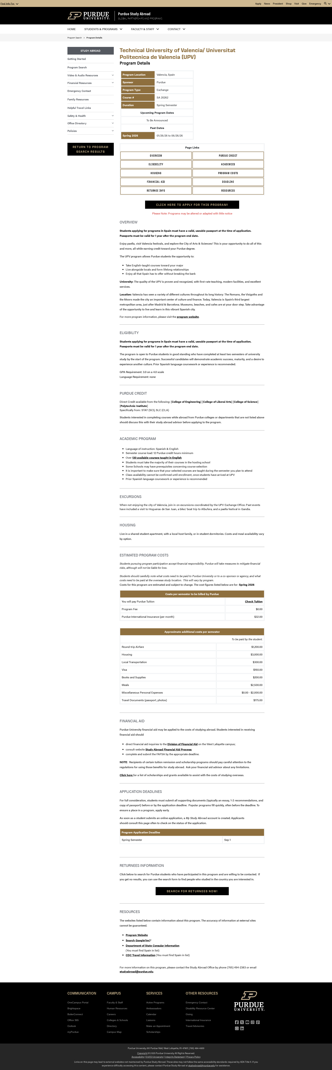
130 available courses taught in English (157, 458)
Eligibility (156, 164)
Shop (289, 3)
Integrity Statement (175, 1056)
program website (188, 317)
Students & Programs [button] (101, 29)
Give (304, 3)
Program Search (74, 37)
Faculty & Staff (115, 1002)
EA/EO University (154, 1056)
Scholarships (153, 1032)
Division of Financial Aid (182, 744)
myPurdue (73, 1032)
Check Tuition (253, 601)
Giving (189, 1014)
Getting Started (76, 59)
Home (71, 29)
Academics (228, 164)
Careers (111, 1014)
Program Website (137, 935)
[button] (327, 3)
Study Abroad (90, 51)
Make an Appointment (158, 1026)
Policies (72, 131)
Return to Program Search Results (91, 149)
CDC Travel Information (140, 955)
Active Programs (155, 1002)
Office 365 (73, 1020)
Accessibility (138, 1056)
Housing (156, 173)
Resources (228, 190)
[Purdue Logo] (88, 16)
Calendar (151, 1014)
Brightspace (73, 1008)
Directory (112, 1026)
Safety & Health (76, 116)
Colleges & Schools (117, 1020)
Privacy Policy (193, 1056)
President (278, 3)
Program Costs (228, 173)
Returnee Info (156, 190)
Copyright (142, 1053)
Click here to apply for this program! (192, 204)
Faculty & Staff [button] (142, 29)
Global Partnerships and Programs (140, 18)
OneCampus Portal (77, 1002)
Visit (296, 3)
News (267, 3)
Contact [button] (174, 29)
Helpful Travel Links (79, 108)
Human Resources (117, 1008)
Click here (126, 775)
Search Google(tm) (138, 940)
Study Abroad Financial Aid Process (168, 749)
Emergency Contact (79, 91)
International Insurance (198, 1020)
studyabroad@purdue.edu (136, 971)
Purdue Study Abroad (134, 14)
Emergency (315, 3)
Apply (258, 3)
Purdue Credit (228, 155)
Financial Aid (156, 181)
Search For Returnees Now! (192, 891)
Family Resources (78, 99)
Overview (156, 155)
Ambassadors (153, 1008)
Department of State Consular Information (152, 945)
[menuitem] (90, 51)
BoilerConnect (75, 1014)
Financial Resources (79, 83)
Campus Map (114, 1032)
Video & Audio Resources (82, 75)
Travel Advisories (195, 1026)
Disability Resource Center (200, 1008)
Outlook (71, 1026)
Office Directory (76, 123)
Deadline (228, 181)
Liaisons (150, 1020)
